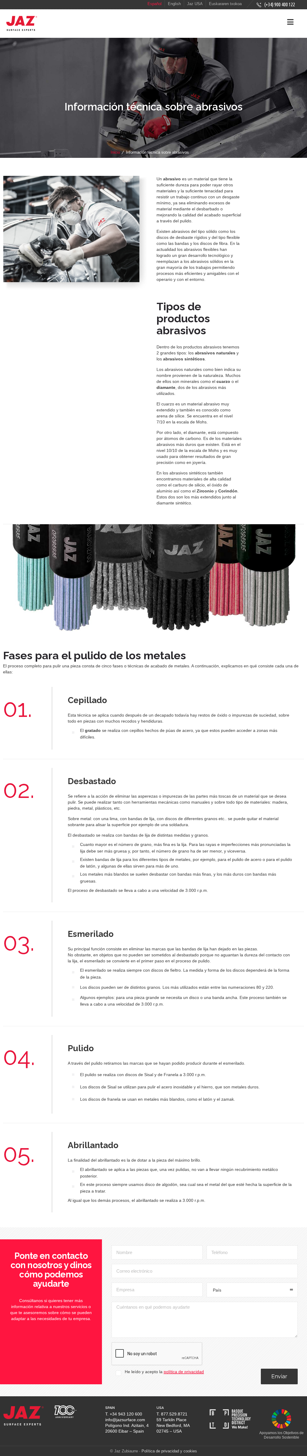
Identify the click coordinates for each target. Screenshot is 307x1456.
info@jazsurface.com (125, 1419)
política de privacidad (184, 1371)
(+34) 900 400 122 (279, 4)
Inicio (115, 152)
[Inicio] (21, 30)
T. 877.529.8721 (171, 1414)
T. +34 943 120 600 (123, 1414)
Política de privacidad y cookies (169, 1451)
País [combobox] (217, 1290)
